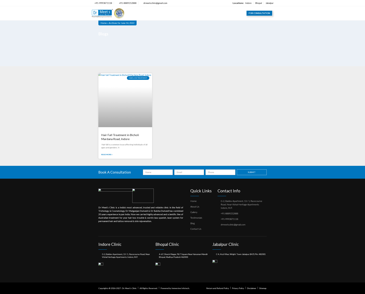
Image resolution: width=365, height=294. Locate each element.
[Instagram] (121, 229)
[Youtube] (126, 229)
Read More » (106, 154)
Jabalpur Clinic (225, 244)
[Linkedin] (116, 229)
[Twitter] (105, 229)
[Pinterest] (110, 229)
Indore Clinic (109, 244)
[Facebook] (99, 229)
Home (104, 23)
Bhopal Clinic (167, 244)
